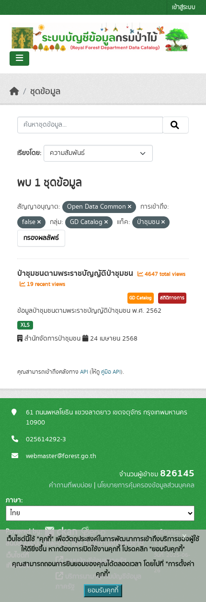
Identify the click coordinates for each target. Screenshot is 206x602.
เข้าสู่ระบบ (183, 7)
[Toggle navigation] (19, 58)
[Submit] (175, 125)
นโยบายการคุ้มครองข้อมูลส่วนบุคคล (146, 485)
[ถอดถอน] (129, 207)
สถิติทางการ (172, 298)
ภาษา (13, 500)
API (84, 371)
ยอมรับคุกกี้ (103, 590)
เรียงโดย (28, 153)
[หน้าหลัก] (14, 91)
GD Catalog (140, 298)
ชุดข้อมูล (45, 91)
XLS (25, 325)
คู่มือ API (111, 371)
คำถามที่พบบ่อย (70, 485)
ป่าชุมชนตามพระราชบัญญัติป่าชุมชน (76, 273)
